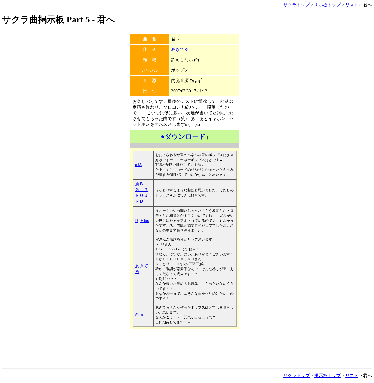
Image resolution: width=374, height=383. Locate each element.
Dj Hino (142, 220)
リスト (351, 4)
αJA (138, 164)
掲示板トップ (327, 4)
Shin (139, 314)
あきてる (180, 49)
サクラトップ (296, 4)
